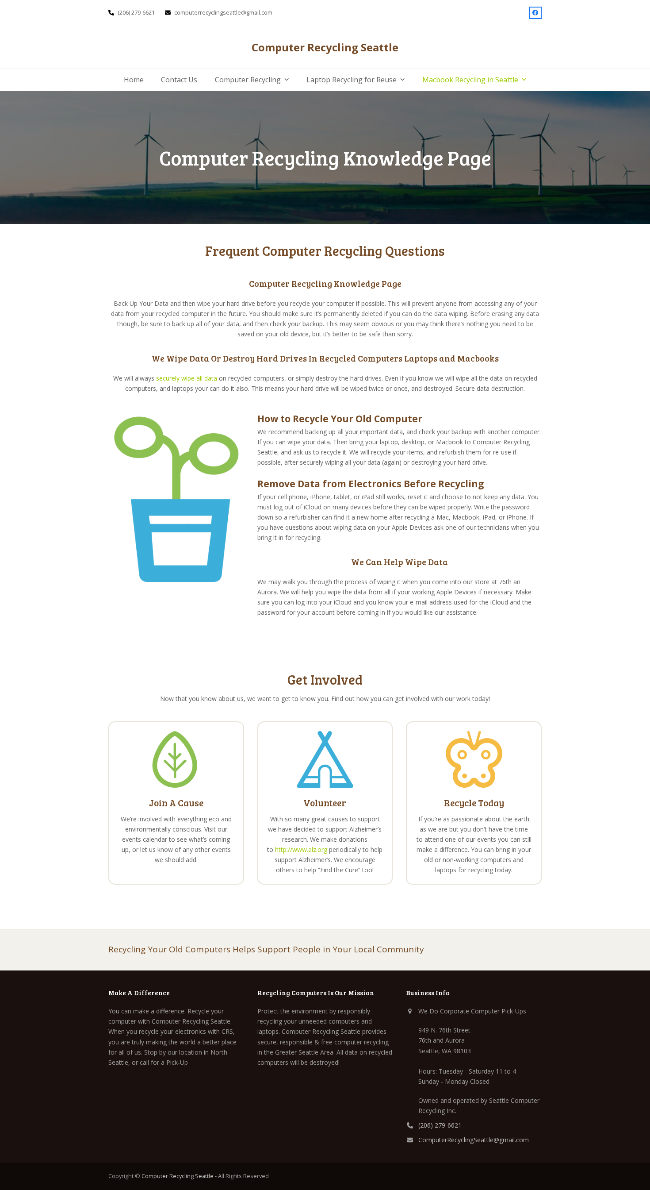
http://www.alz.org (301, 849)
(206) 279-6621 (440, 1125)
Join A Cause (176, 802)
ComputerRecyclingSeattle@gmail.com (473, 1140)
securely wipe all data (186, 378)
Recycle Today (474, 802)
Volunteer (324, 802)
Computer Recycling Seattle (325, 47)
